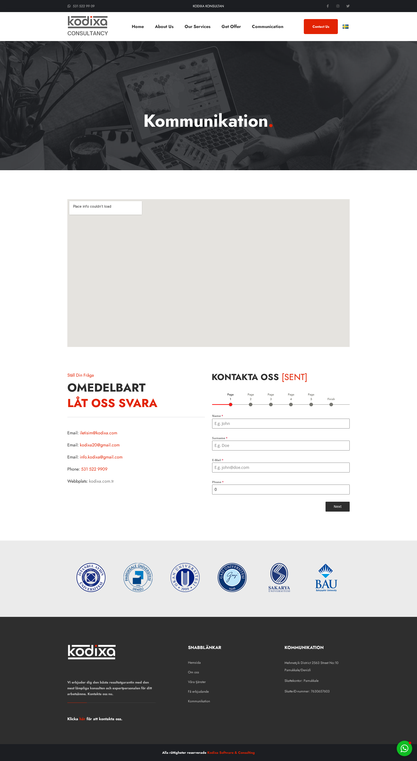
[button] (404, 748)
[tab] (230, 399)
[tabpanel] (281, 454)
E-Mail (217, 460)
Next (337, 506)
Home (138, 26)
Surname (220, 438)
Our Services (197, 26)
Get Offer (231, 26)
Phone (218, 482)
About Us (164, 26)
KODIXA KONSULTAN (208, 6)
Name (217, 416)
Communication (267, 26)
